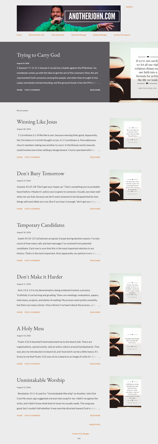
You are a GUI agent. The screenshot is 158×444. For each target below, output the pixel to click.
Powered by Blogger (80, 433)
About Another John (36, 35)
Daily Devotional (57, 35)
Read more (95, 90)
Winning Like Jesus (37, 121)
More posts (94, 424)
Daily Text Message (78, 35)
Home (19, 35)
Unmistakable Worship (41, 379)
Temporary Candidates (40, 224)
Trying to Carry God (38, 54)
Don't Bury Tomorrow (40, 173)
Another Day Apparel (122, 35)
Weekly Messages (100, 35)
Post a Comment (32, 90)
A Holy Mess (30, 328)
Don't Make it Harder (40, 276)
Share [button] (19, 90)
